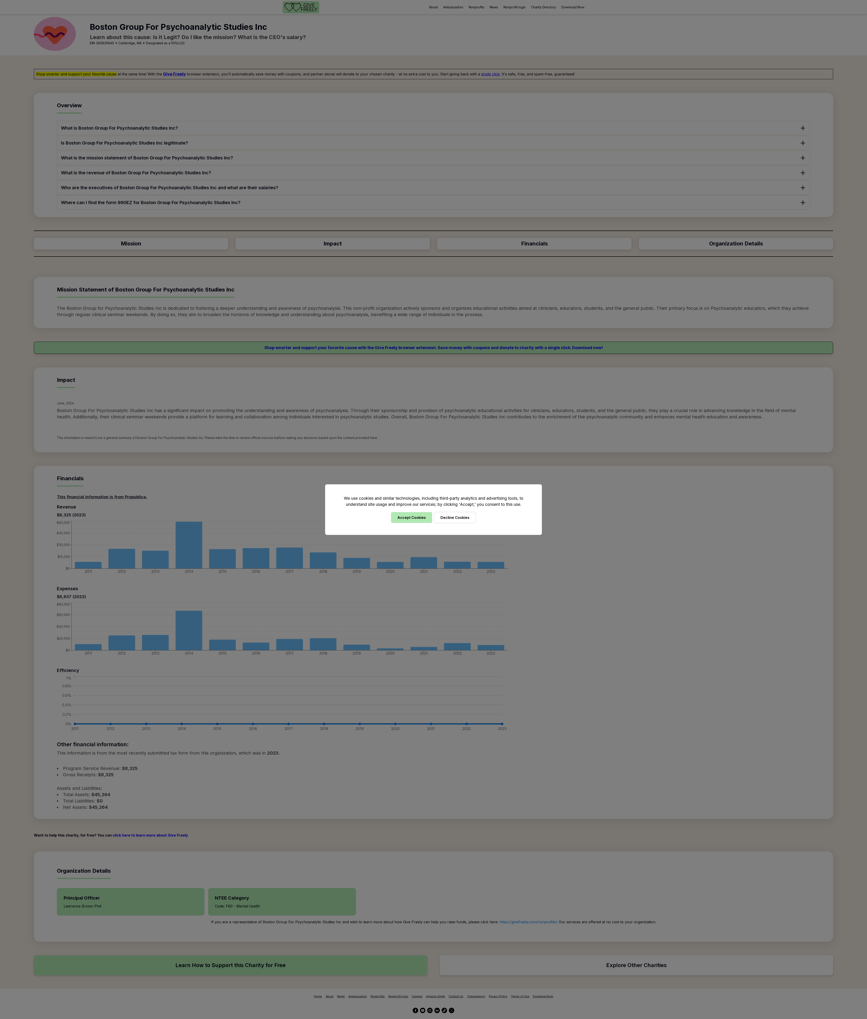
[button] (433, 509)
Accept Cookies (411, 517)
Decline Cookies (454, 517)
